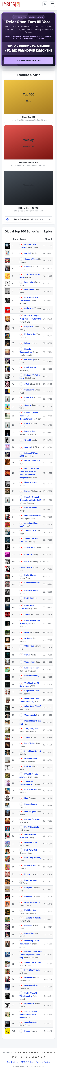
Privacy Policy (43, 1062)
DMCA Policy (27, 1062)
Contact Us (12, 1062)
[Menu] (52, 4)
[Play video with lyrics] (21, 244)
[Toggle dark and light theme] (45, 4)
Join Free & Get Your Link (28, 60)
